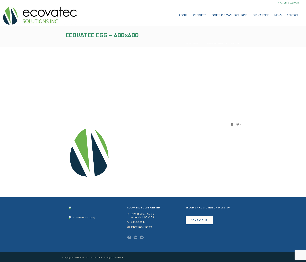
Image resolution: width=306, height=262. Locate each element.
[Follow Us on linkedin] (135, 238)
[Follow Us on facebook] (129, 238)
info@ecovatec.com (141, 226)
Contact (293, 15)
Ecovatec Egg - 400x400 (201, 44)
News (278, 15)
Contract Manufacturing (229, 15)
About (183, 15)
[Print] (232, 124)
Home (185, 44)
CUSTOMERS (294, 2)
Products (199, 15)
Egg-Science (261, 15)
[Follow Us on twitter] (142, 238)
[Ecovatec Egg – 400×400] (153, 87)
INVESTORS (282, 2)
